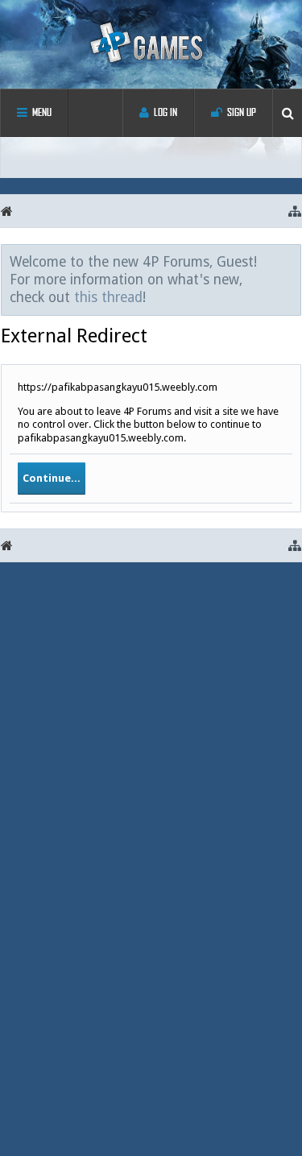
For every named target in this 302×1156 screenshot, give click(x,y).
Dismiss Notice (289, 261)
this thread (108, 297)
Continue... (52, 478)
